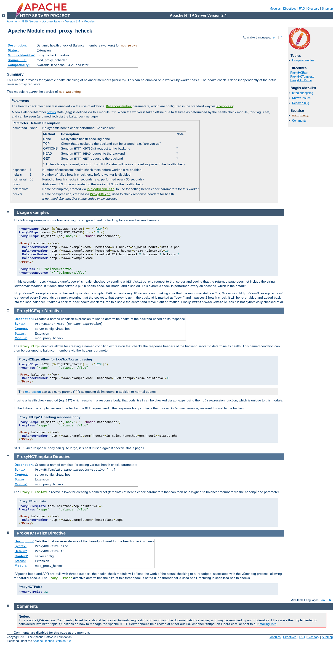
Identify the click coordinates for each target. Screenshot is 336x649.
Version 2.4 (72, 21)
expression (33, 391)
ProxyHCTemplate (100, 189)
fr (282, 37)
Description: (17, 45)
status (51, 112)
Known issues (301, 98)
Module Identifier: (21, 55)
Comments (299, 120)
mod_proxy (129, 45)
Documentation (51, 21)
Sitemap (327, 8)
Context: (21, 328)
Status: (13, 50)
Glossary (313, 8)
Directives (289, 8)
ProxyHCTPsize (301, 80)
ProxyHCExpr (100, 194)
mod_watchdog (70, 92)
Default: (21, 551)
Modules (275, 8)
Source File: (17, 60)
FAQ (302, 8)
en (274, 37)
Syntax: (21, 323)
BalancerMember (119, 106)
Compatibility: (19, 65)
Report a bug (300, 103)
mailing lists (267, 624)
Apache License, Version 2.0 (52, 641)
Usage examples (303, 60)
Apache (12, 21)
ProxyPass (224, 106)
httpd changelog (302, 93)
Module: (21, 338)
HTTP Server (29, 21)
